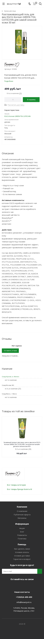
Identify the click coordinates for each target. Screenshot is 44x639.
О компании (22, 511)
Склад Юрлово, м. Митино (10, 376)
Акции (22, 528)
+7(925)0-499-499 (24, 597)
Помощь (22, 544)
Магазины (22, 518)
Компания (22, 506)
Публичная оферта (22, 514)
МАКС (24, 585)
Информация (22, 524)
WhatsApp (30, 585)
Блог (22, 531)
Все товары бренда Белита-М (19, 489)
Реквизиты (22, 535)
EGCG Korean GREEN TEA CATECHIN (17, 116)
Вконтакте (12, 585)
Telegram (18, 585)
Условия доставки (22, 555)
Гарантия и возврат (22, 559)
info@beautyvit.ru (24, 602)
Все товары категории (16, 485)
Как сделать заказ (22, 549)
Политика (22, 538)
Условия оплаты (22, 552)
